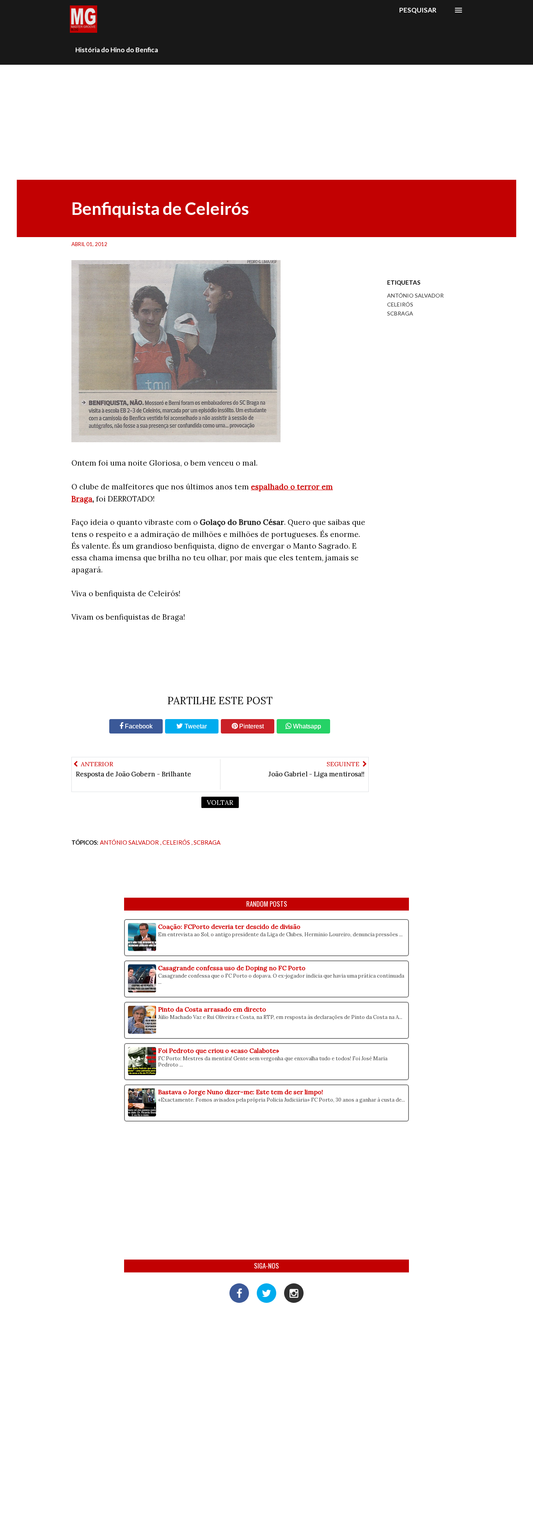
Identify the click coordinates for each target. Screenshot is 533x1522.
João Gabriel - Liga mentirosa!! (316, 774)
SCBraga (400, 313)
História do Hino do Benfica (116, 50)
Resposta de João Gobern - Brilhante (133, 774)
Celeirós (400, 304)
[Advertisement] (266, 121)
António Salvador (415, 295)
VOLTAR (220, 802)
